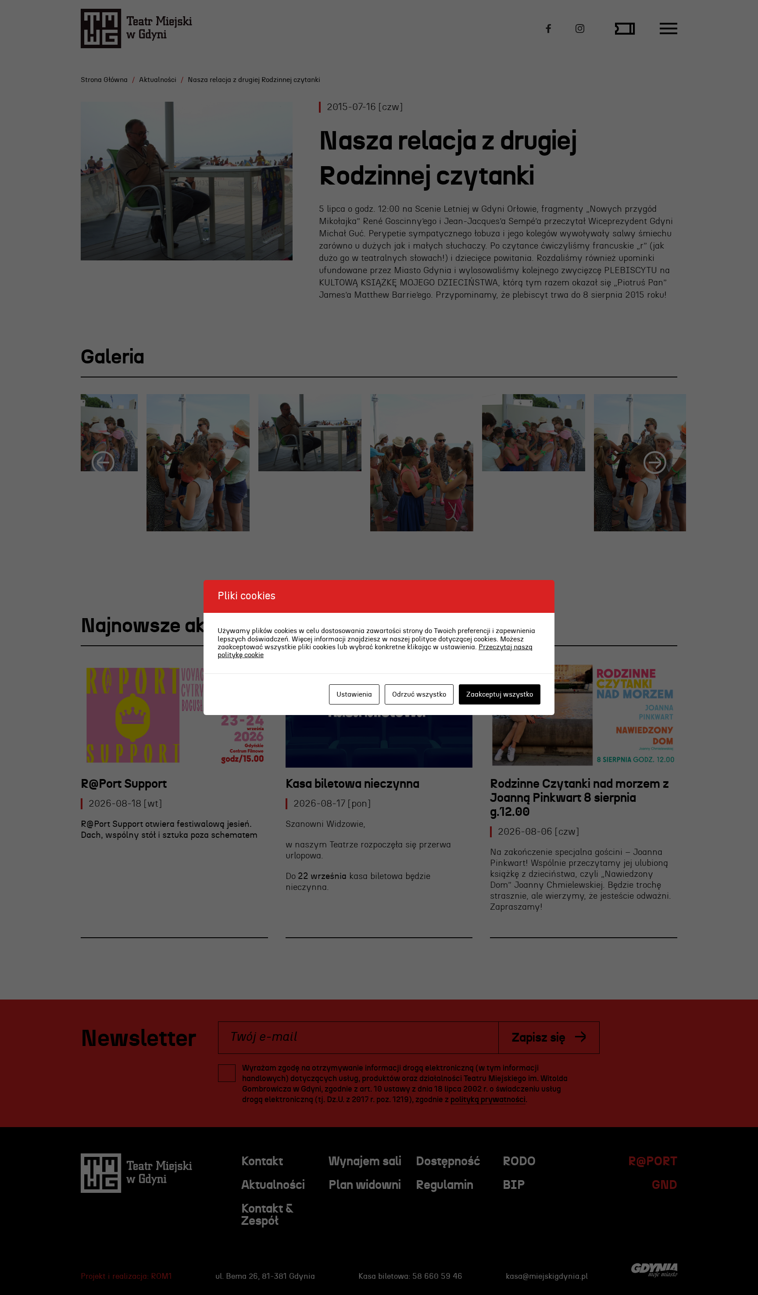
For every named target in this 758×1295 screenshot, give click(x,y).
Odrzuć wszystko (419, 694)
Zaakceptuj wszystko (499, 694)
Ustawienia (354, 694)
